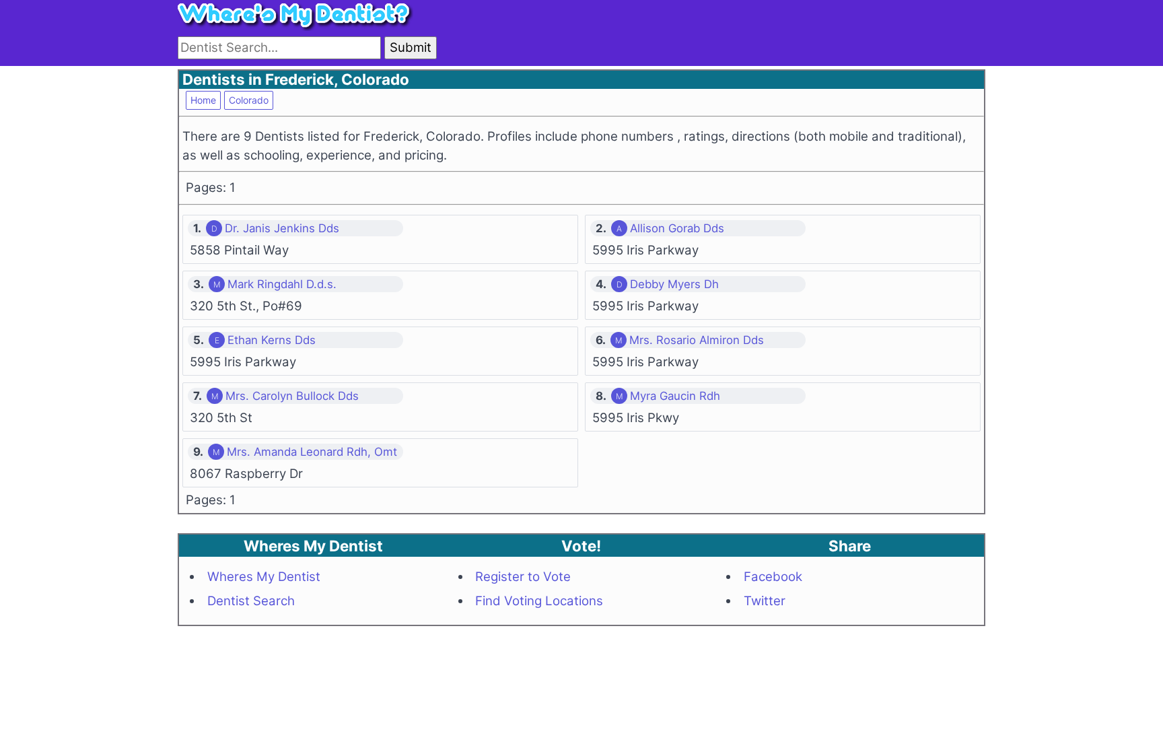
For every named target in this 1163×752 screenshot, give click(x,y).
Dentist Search (251, 601)
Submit (410, 47)
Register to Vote (523, 576)
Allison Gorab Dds (677, 228)
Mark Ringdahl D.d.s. (282, 284)
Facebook (773, 576)
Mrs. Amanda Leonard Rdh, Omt (312, 451)
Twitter (764, 601)
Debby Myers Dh (674, 284)
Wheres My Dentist (263, 576)
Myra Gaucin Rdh (675, 395)
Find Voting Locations (539, 601)
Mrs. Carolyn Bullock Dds (292, 395)
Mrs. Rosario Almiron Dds (696, 340)
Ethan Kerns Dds (271, 340)
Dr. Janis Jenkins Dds (282, 228)
